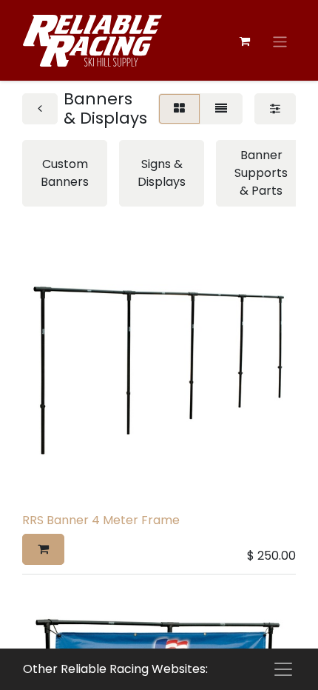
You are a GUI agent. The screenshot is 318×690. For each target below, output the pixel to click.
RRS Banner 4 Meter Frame (101, 520)
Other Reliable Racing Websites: (115, 668)
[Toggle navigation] (280, 42)
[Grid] (179, 108)
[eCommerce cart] (245, 41)
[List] (221, 108)
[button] (43, 549)
